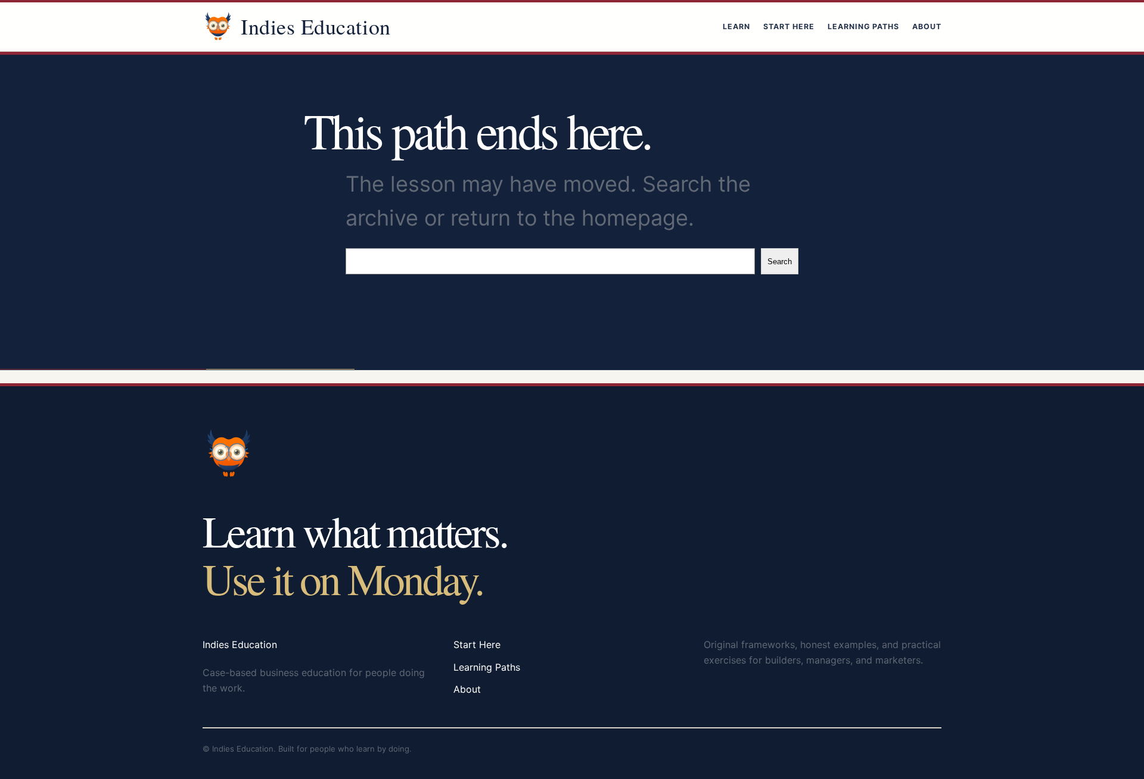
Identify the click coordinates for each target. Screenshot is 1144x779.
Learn (736, 26)
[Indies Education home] (218, 26)
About (926, 26)
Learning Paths (863, 26)
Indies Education (316, 26)
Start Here (789, 26)
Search (779, 261)
